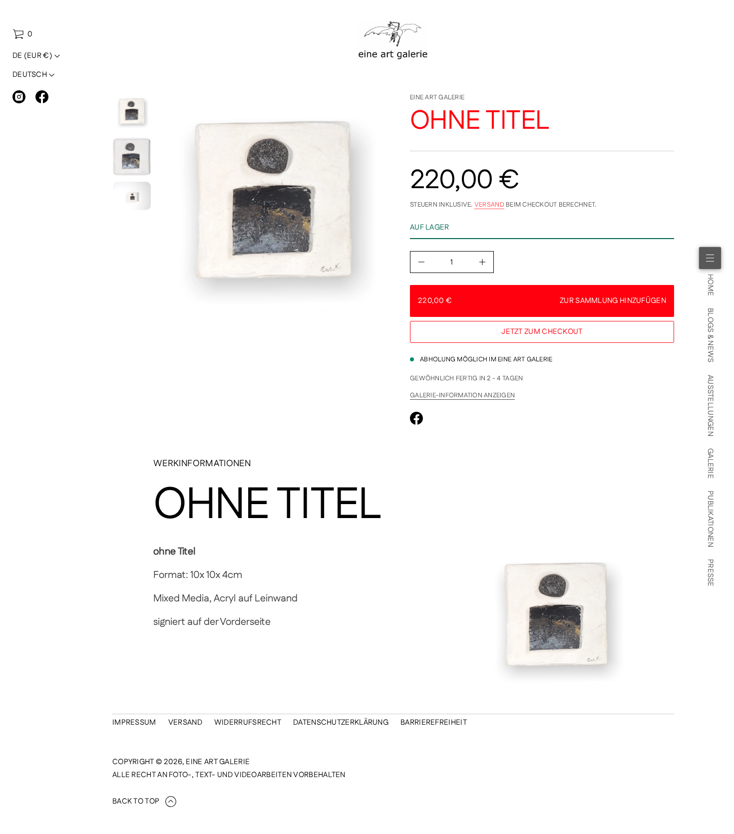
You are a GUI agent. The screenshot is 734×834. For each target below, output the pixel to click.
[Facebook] (41, 97)
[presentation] (273, 210)
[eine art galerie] (393, 40)
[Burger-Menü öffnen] (710, 258)
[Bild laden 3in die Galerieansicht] (132, 196)
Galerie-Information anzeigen (462, 395)
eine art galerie (437, 97)
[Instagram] (18, 97)
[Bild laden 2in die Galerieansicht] (132, 157)
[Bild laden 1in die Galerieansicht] (132, 113)
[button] (22, 34)
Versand (489, 204)
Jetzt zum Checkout (541, 331)
